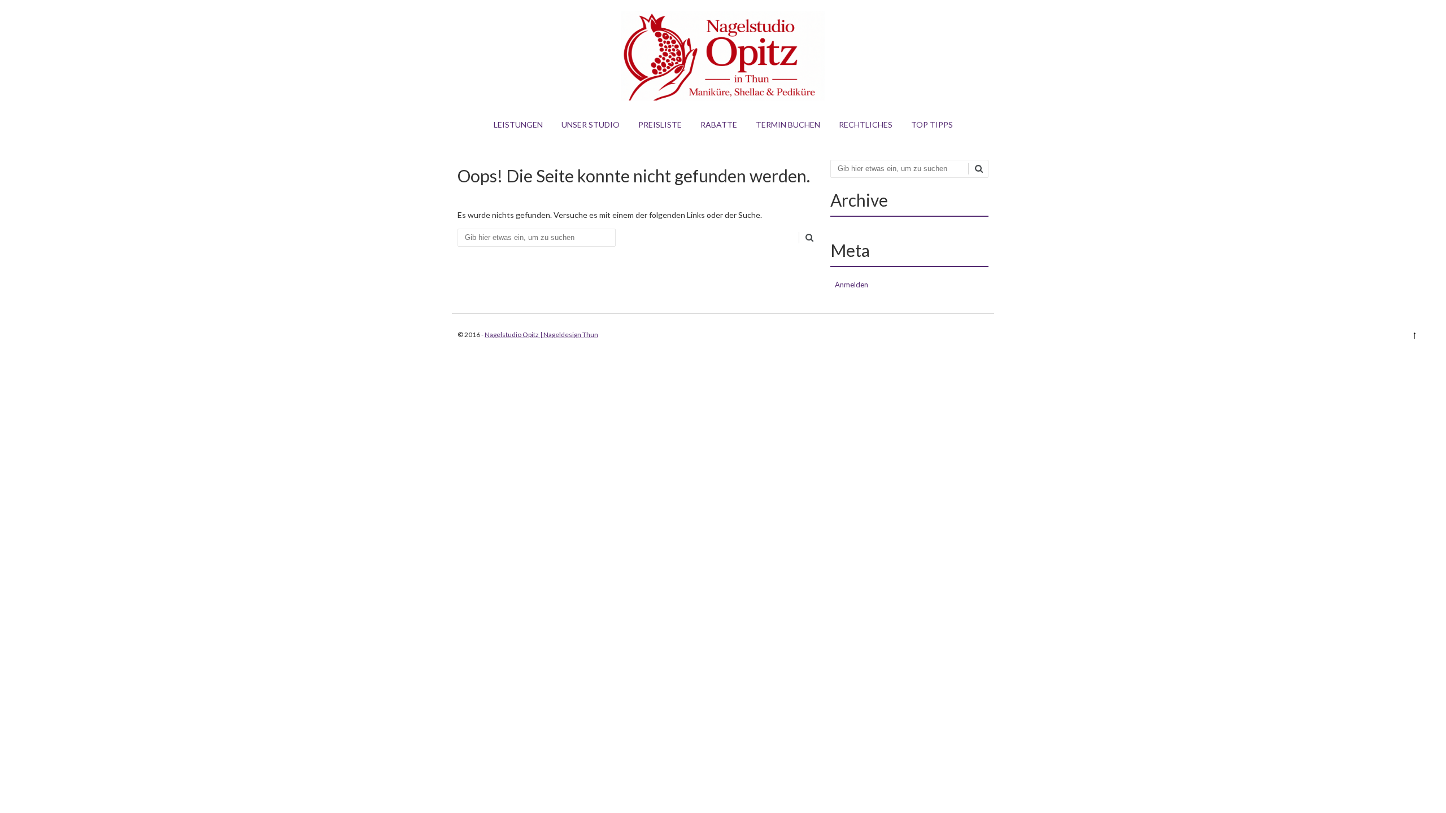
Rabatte (718, 124)
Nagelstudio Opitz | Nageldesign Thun (541, 334)
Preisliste (660, 124)
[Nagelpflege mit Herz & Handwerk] (723, 97)
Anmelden (851, 284)
